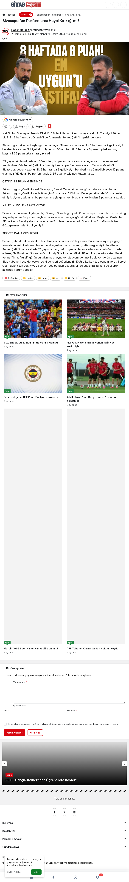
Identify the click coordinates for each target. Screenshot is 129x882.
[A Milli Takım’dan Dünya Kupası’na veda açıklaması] (96, 380)
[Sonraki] (124, 763)
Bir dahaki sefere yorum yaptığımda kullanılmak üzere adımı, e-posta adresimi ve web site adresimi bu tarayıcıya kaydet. (63, 724)
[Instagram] (74, 812)
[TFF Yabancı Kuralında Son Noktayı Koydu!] (96, 531)
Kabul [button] (36, 872)
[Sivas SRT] (26, 4)
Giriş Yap (35, 732)
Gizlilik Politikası (14, 872)
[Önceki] (4, 763)
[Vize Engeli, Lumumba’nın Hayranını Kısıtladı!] (33, 325)
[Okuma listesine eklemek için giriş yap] (49, 126)
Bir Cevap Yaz (15, 668)
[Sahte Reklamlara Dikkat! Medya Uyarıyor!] (64, 763)
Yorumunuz (20, 682)
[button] (108, 5)
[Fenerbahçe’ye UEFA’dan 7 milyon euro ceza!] (33, 380)
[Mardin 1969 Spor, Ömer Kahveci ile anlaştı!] (33, 531)
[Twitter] (64, 812)
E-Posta (72, 710)
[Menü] (5, 4)
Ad (6, 710)
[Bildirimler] (123, 5)
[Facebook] (54, 812)
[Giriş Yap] (115, 5)
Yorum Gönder (14, 732)
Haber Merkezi (20, 29)
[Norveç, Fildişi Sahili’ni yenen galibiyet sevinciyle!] (96, 325)
